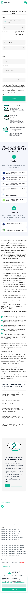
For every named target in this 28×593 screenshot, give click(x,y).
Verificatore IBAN (5, 562)
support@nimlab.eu (5, 502)
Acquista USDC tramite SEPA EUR (9, 514)
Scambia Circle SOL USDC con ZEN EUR (10, 555)
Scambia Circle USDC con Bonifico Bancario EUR (12, 537)
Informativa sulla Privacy (19, 575)
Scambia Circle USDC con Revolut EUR (10, 531)
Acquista (3, 510)
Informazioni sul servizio (8, 575)
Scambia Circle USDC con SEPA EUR (10, 529)
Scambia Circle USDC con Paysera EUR (10, 539)
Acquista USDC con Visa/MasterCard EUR (11, 516)
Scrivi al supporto (16, 485)
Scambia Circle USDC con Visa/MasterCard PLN (12, 549)
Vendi (2, 527)
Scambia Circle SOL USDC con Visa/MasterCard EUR (13, 551)
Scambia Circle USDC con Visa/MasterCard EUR (12, 545)
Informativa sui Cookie (20, 582)
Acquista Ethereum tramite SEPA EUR (10, 522)
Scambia (14, 98)
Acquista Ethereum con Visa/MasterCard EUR (12, 524)
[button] (25, 2)
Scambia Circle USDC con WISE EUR (10, 533)
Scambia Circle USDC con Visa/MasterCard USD (12, 547)
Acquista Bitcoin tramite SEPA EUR (9, 518)
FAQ (7, 485)
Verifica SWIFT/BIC (17, 562)
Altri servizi (3, 543)
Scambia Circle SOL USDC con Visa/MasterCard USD (13, 553)
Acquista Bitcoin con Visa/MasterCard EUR (11, 520)
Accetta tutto (14, 589)
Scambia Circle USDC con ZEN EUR (9, 535)
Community (3, 500)
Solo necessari (14, 585)
